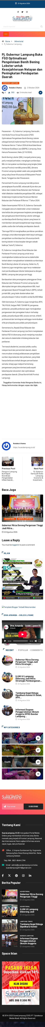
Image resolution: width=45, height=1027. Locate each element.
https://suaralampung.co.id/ (24, 447)
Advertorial (18, 41)
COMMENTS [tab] (36, 650)
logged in (15, 545)
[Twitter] (22, 12)
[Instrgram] (27, 12)
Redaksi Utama (15, 88)
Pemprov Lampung (10, 83)
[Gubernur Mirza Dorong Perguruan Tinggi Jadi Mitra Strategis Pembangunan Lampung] (10, 895)
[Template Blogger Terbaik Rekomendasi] (19, 607)
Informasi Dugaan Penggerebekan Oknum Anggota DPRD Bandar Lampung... (27, 713)
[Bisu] (36, 641)
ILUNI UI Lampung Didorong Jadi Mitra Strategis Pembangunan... (29, 678)
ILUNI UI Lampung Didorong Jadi (29, 910)
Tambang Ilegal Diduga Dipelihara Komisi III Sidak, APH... (29, 695)
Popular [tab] (23, 650)
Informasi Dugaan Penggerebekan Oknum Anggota (29, 941)
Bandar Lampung (25, 519)
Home (7, 41)
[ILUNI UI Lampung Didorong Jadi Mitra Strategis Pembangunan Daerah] (10, 910)
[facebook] (18, 12)
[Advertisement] (22, 414)
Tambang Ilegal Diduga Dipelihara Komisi (31, 925)
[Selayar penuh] (40, 641)
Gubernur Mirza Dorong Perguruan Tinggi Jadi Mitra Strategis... (27, 661)
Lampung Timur (22, 690)
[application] (22, 631)
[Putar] (5, 641)
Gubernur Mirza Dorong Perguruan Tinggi (31, 895)
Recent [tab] (10, 650)
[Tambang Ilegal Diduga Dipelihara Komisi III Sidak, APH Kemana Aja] (10, 925)
